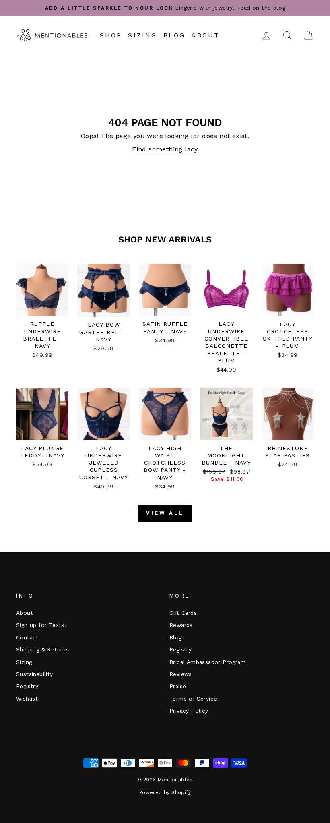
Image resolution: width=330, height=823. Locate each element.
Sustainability (34, 674)
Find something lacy (165, 149)
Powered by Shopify (165, 792)
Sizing (142, 35)
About (205, 35)
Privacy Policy (188, 710)
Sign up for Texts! (41, 625)
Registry (27, 686)
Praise (177, 686)
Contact (27, 637)
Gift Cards (183, 613)
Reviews (180, 674)
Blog (174, 35)
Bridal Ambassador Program (207, 662)
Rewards (181, 625)
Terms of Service (193, 698)
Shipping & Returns (42, 649)
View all (165, 513)
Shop (111, 35)
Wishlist (27, 698)
